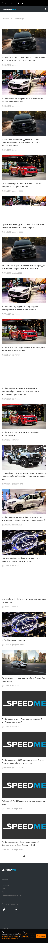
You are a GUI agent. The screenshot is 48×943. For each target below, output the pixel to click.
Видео (4, 892)
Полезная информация (11, 896)
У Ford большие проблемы (14, 640)
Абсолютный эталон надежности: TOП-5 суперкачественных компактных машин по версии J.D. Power (21, 142)
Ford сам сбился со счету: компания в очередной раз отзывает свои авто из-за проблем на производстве (20, 391)
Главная (5, 19)
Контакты (5, 929)
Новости (5, 885)
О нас (4, 925)
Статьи (4, 889)
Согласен (41, 936)
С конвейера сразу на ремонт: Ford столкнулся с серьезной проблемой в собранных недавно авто (24, 476)
